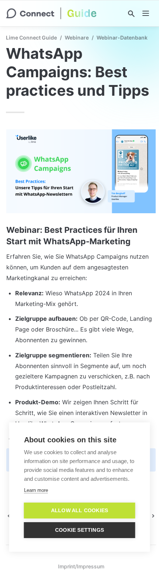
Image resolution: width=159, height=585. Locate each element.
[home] (51, 13)
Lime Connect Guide (31, 37)
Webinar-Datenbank (122, 37)
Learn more (36, 490)
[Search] (131, 13)
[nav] (145, 13)
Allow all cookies (79, 510)
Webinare (77, 37)
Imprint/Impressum (81, 566)
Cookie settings (79, 530)
